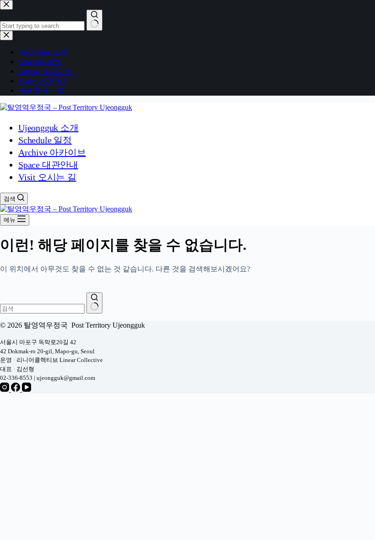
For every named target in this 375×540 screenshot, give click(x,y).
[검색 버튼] (94, 302)
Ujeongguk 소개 (48, 128)
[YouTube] (26, 389)
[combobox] (42, 308)
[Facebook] (16, 389)
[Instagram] (5, 389)
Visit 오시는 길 (47, 177)
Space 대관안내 (48, 165)
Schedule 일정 (45, 140)
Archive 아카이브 (52, 152)
